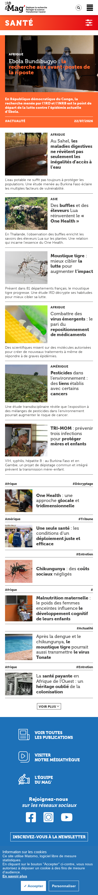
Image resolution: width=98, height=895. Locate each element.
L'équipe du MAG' (44, 780)
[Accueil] (26, 8)
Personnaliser (64, 886)
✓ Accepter (33, 886)
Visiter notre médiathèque (57, 757)
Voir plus (47, 706)
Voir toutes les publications (54, 735)
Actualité (16, 121)
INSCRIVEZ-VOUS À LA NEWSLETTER (49, 837)
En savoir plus (15, 876)
